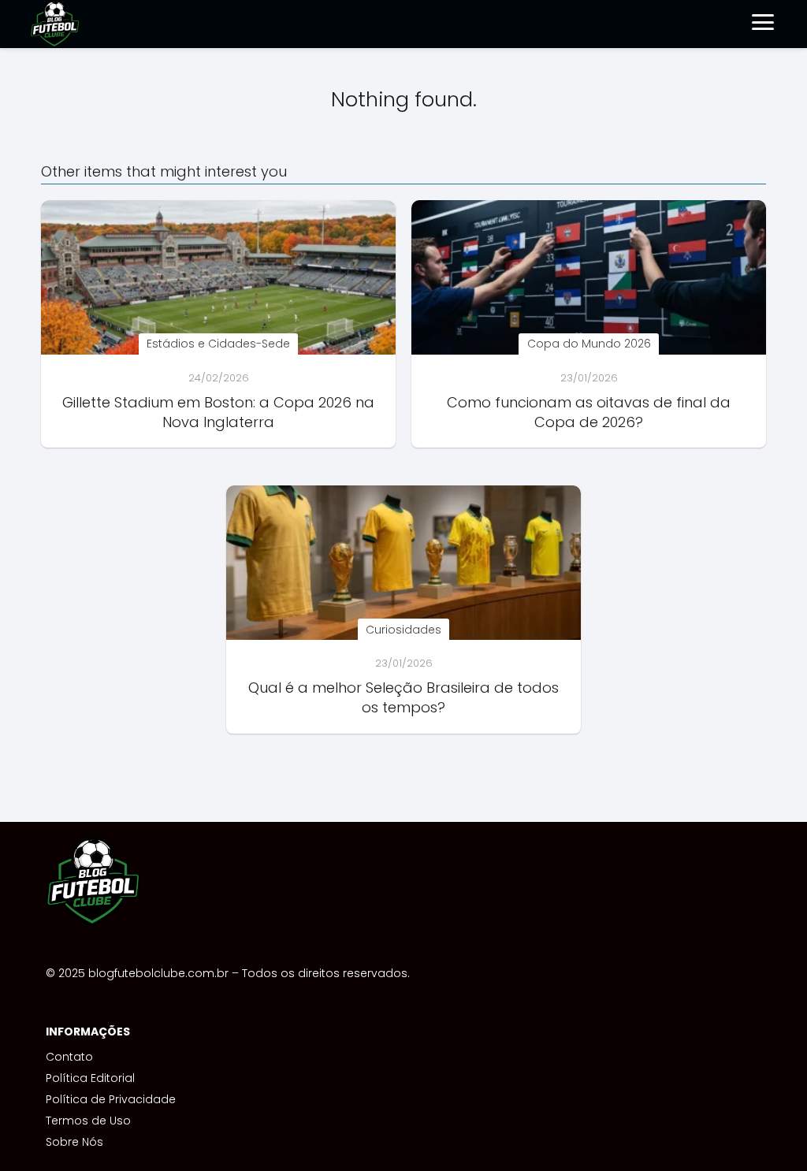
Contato (69, 1057)
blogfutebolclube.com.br (158, 973)
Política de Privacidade (111, 1099)
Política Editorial (90, 1078)
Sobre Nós (74, 1142)
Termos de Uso (88, 1120)
